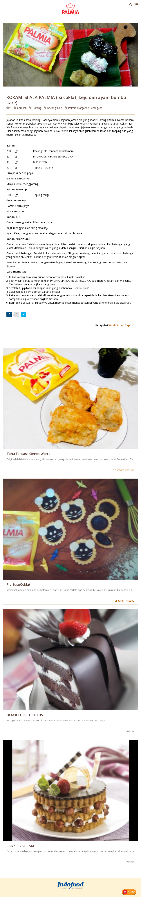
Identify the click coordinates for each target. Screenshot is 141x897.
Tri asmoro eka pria (122, 470)
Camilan (21, 108)
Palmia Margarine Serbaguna (84, 108)
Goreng (36, 108)
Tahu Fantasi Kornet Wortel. (29, 453)
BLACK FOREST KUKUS (25, 715)
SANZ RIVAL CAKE (21, 846)
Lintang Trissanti (124, 600)
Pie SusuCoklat (18, 584)
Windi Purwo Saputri (122, 325)
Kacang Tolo (54, 108)
